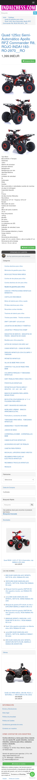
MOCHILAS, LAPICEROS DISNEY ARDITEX (18, 452)
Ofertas (5, 652)
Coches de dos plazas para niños (15, 278)
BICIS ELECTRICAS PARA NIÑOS (15, 274)
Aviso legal (5, 713)
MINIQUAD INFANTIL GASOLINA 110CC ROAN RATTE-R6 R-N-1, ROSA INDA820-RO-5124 (19, 620)
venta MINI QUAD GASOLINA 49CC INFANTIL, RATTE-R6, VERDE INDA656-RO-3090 (20, 599)
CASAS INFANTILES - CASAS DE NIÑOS (17, 348)
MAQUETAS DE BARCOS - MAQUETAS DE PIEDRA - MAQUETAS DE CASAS (18, 335)
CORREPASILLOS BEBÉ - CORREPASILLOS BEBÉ (18, 435)
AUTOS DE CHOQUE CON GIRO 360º (17, 344)
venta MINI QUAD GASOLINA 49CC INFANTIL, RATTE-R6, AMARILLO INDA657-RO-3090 (19, 634)
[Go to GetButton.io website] (32, 778)
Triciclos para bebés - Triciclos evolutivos (17, 317)
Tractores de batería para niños (14, 313)
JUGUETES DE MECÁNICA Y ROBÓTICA (17, 326)
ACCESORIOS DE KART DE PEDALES (17, 444)
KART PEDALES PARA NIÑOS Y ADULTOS (18, 379)
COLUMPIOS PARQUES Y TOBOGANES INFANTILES (17, 374)
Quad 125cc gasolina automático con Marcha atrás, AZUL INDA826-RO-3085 (20, 627)
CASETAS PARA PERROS (13, 448)
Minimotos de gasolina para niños (15, 270)
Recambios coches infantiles (13, 309)
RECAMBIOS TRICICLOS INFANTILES (17, 463)
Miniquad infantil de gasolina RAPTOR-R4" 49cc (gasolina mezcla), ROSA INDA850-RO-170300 (20, 612)
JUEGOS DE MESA (11, 430)
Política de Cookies (8, 721)
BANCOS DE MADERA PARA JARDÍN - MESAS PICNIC (17, 394)
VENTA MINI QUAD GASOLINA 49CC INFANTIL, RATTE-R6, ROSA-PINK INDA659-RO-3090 (20, 583)
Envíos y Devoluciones (9, 709)
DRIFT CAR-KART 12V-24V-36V (15, 322)
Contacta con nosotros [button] (19, 764)
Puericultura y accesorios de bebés (15, 416)
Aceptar (5, 778)
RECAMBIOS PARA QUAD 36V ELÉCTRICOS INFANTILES (14, 457)
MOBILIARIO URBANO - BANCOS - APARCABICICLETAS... (16, 410)
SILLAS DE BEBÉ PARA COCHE (15, 363)
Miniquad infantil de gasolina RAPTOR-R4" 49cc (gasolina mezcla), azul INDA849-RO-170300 (19, 591)
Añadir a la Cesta (28, 248)
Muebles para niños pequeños (14, 340)
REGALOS (8, 467)
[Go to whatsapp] (32, 774)
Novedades (6, 520)
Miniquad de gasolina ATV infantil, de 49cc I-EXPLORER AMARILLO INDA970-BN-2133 (19, 606)
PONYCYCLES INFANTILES (13, 383)
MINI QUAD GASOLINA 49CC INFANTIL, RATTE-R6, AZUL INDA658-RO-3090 (18, 576)
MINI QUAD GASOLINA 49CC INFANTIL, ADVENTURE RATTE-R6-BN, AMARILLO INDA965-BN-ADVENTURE (18, 642)
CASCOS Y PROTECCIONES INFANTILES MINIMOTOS (18, 292)
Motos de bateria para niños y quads (16, 301)
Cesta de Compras (9, 487)
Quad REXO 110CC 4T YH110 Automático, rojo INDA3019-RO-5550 (18, 561)
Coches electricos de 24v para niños (16, 283)
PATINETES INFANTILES (12, 358)
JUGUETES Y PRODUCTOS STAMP (16, 330)
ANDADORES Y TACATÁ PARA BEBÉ (16, 426)
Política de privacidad (9, 717)
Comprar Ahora (29, 61)
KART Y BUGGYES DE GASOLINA (15, 405)
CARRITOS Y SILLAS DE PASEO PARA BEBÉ (17, 368)
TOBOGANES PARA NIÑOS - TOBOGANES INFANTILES (18, 421)
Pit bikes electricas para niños (14, 305)
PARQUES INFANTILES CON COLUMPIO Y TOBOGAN (18, 353)
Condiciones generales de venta (12, 724)
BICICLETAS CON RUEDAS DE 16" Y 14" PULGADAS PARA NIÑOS (17, 400)
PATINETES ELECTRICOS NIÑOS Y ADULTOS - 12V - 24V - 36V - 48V (16, 388)
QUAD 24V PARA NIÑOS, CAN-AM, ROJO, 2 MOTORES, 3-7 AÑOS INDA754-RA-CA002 (18, 694)
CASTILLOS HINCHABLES (13, 297)
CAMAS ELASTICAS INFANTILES (15, 440)
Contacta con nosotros (9, 728)
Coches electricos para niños (14, 266)
